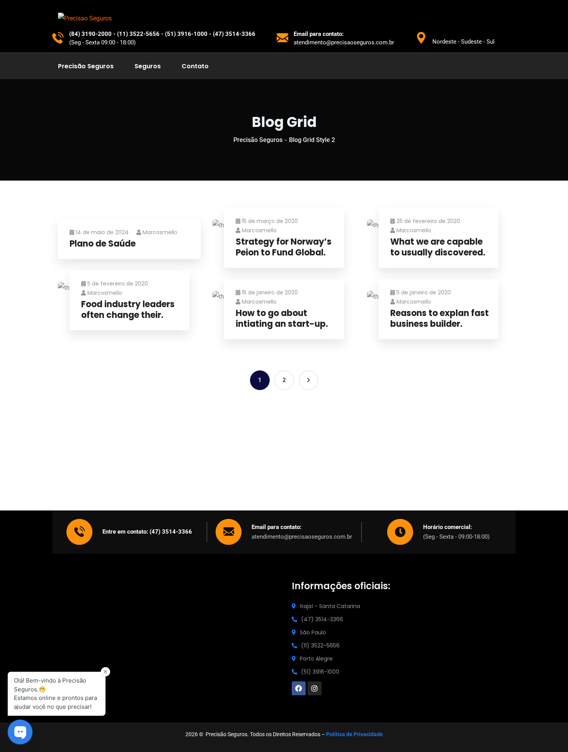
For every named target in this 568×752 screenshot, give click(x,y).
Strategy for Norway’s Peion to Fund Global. (284, 248)
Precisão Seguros (257, 140)
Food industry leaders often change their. (128, 310)
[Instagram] (314, 688)
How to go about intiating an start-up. (282, 319)
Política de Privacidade (354, 734)
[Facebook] (299, 688)
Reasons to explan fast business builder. (439, 319)
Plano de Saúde (103, 244)
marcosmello (160, 232)
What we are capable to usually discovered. (437, 248)
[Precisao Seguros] (85, 18)
